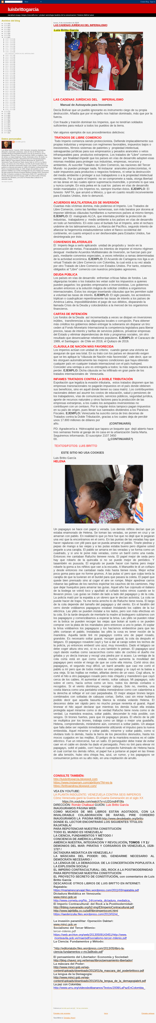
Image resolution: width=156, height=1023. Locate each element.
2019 (6, 37)
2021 (6, 33)
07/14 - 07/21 (9, 71)
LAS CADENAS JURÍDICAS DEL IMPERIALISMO (80, 25)
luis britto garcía (20, 142)
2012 (6, 123)
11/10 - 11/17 (9, 50)
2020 (6, 35)
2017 (6, 113)
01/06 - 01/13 (9, 109)
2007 (6, 132)
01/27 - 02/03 (9, 104)
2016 (6, 115)
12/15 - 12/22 (9, 42)
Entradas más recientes (62, 1013)
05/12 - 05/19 (9, 86)
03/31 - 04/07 (9, 93)
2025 (6, 25)
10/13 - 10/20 (9, 57)
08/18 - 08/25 (9, 66)
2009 (6, 129)
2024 (6, 27)
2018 (6, 111)
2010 (6, 127)
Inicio (106, 1013)
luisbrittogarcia (23, 9)
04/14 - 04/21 (9, 91)
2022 (6, 31)
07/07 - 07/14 (9, 73)
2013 (6, 121)
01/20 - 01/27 (9, 106)
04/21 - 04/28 (9, 89)
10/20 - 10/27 (9, 55)
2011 (6, 125)
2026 (6, 23)
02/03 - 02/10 (9, 102)
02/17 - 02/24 (9, 100)
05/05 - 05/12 (9, 87)
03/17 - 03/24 (9, 96)
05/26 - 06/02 (9, 82)
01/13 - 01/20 (9, 107)
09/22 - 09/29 (9, 60)
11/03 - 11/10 (9, 51)
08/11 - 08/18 (9, 68)
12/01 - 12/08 (9, 44)
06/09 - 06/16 (9, 80)
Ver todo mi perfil (7, 182)
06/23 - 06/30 (9, 77)
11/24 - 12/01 (9, 46)
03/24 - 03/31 (9, 95)
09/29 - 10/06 (9, 59)
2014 (6, 119)
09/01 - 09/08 (9, 64)
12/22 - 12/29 (9, 41)
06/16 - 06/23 (9, 78)
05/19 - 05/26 (9, 84)
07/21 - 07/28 (9, 70)
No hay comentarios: (82, 1008)
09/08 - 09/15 (9, 62)
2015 (6, 117)
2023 (6, 29)
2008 (6, 131)
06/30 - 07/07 (9, 75)
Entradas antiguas (148, 1013)
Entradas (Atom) (69, 1018)
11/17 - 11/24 (9, 48)
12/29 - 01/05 (9, 39)
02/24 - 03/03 (9, 98)
